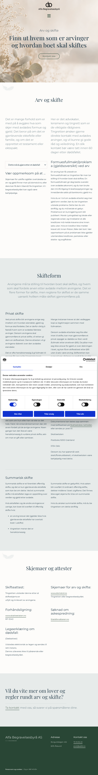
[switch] (37, 404)
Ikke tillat (18, 414)
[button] (49, 16)
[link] (45, 165)
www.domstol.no (59, 593)
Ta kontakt (12, 707)
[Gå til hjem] (49, 6)
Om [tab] (80, 367)
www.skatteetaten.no (15, 616)
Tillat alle (80, 414)
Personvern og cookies (13, 769)
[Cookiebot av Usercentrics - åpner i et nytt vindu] (84, 360)
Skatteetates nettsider (81, 425)
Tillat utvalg (49, 414)
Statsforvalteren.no (60, 619)
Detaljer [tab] (49, 367)
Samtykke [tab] (17, 367)
